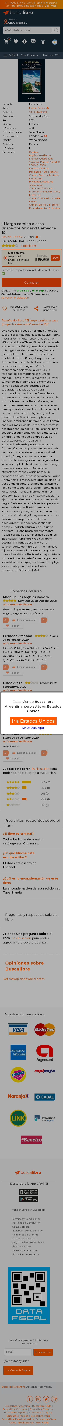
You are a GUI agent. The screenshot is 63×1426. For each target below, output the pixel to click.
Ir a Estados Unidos (33, 721)
